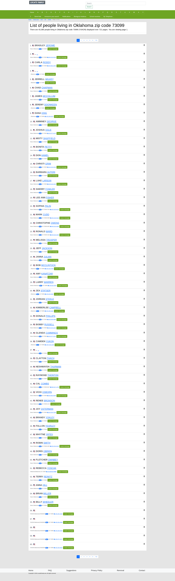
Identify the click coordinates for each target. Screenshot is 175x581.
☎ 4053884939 (50, 471)
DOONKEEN (50, 104)
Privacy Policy (96, 570)
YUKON (50, 341)
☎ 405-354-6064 (58, 530)
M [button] (89, 12)
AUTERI (51, 172)
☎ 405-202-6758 (49, 268)
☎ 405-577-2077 (58, 539)
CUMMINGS (52, 333)
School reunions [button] (95, 16)
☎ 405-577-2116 (51, 336)
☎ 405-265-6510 (54, 209)
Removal (120, 570)
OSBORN (47, 392)
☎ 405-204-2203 (51, 328)
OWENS (55, 223)
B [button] (42, 12)
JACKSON (47, 248)
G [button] (64, 12)
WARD (49, 231)
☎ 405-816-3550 (52, 285)
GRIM (48, 163)
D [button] (51, 12)
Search (89, 7)
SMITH (46, 443)
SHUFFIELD (49, 138)
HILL (45, 485)
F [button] (59, 12)
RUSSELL (49, 324)
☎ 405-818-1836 (54, 234)
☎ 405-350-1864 (58, 514)
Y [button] (142, 12)
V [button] (129, 12)
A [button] (37, 12)
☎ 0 (55, 471)
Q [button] (107, 12)
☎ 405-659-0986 (51, 319)
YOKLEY (50, 417)
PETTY (48, 147)
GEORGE (51, 121)
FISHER (50, 197)
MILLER (47, 493)
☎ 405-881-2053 (51, 65)
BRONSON (49, 400)
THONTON (52, 375)
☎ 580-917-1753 (54, 387)
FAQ (50, 570)
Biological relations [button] (80, 16)
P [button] (103, 12)
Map (40, 57)
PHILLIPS (50, 316)
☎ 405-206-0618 (54, 218)
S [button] (116, 12)
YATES (49, 434)
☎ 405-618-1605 (51, 184)
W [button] (134, 12)
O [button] (98, 12)
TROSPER (51, 240)
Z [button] (30, 16)
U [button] (125, 12)
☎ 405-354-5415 (54, 446)
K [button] (80, 12)
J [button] (76, 12)
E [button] (55, 12)
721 (96, 40)
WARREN (48, 282)
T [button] (120, 12)
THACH (50, 358)
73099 (49, 19)
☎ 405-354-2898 (58, 522)
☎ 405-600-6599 (49, 294)
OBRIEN (47, 451)
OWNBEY (53, 459)
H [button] (68, 12)
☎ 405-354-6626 (58, 547)
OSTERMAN (47, 409)
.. (37, 54)
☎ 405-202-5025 (51, 57)
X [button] (138, 12)
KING (44, 113)
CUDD (46, 214)
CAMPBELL (55, 307)
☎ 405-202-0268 (54, 226)
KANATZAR (47, 273)
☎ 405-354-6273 (49, 116)
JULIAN (47, 256)
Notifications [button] (66, 16)
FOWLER (50, 189)
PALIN (48, 206)
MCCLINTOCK (48, 265)
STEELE (50, 299)
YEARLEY (50, 426)
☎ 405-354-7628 (51, 412)
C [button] (46, 12)
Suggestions (71, 570)
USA (41, 19)
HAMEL (45, 155)
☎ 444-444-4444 (51, 167)
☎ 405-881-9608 (51, 395)
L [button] (85, 12)
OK (45, 19)
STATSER (45, 290)
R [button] (111, 12)
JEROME (50, 45)
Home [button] (32, 12)
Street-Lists (36, 19)
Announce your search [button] (51, 16)
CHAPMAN (47, 87)
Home (29, 19)
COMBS (45, 383)
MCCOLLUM (49, 96)
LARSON (46, 180)
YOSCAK (51, 468)
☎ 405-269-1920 (49, 311)
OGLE (48, 130)
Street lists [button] (37, 16)
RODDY (47, 62)
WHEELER (48, 502)
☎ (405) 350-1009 (49, 344)
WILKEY (49, 79)
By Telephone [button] (108, 16)
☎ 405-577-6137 (51, 133)
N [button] (94, 12)
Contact (142, 570)
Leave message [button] (53, 49)
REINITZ (48, 476)
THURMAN (55, 366)
